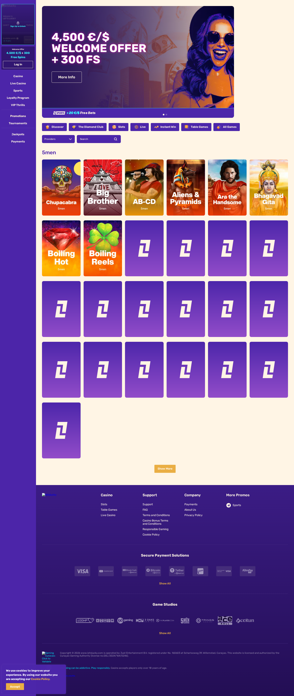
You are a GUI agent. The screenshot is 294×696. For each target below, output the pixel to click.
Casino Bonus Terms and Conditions (155, 522)
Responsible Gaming (155, 529)
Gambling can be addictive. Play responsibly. (85, 668)
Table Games (109, 509)
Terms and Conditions (156, 515)
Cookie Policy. (40, 679)
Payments (190, 504)
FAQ (145, 509)
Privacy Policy (193, 515)
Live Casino (108, 515)
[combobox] (58, 139)
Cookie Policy (151, 534)
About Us (190, 509)
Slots (104, 504)
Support (148, 504)
